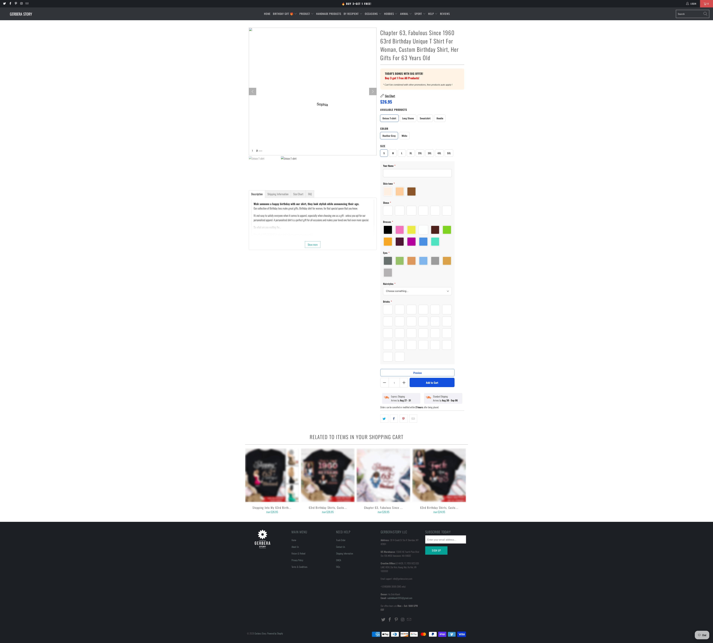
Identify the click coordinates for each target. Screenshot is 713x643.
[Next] (373, 91)
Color (384, 128)
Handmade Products (328, 14)
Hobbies (389, 14)
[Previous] (250, 481)
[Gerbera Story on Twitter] (4, 3)
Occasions (372, 14)
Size (382, 146)
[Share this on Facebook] (394, 418)
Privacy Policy (297, 560)
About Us (295, 547)
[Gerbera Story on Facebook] (10, 3)
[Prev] (252, 91)
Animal (404, 14)
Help (431, 14)
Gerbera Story (260, 633)
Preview (417, 373)
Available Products (393, 110)
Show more (313, 244)
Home (267, 14)
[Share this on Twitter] (384, 418)
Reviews (445, 14)
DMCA (338, 560)
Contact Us (340, 547)
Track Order (341, 540)
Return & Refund (298, 553)
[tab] (257, 194)
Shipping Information (344, 553)
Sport (419, 14)
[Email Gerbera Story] (26, 3)
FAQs (338, 567)
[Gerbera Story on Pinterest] (15, 3)
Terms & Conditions (299, 567)
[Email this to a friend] (413, 418)
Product (305, 14)
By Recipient (351, 14)
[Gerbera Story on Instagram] (21, 3)
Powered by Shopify (275, 633)
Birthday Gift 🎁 (283, 14)
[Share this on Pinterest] (404, 418)
